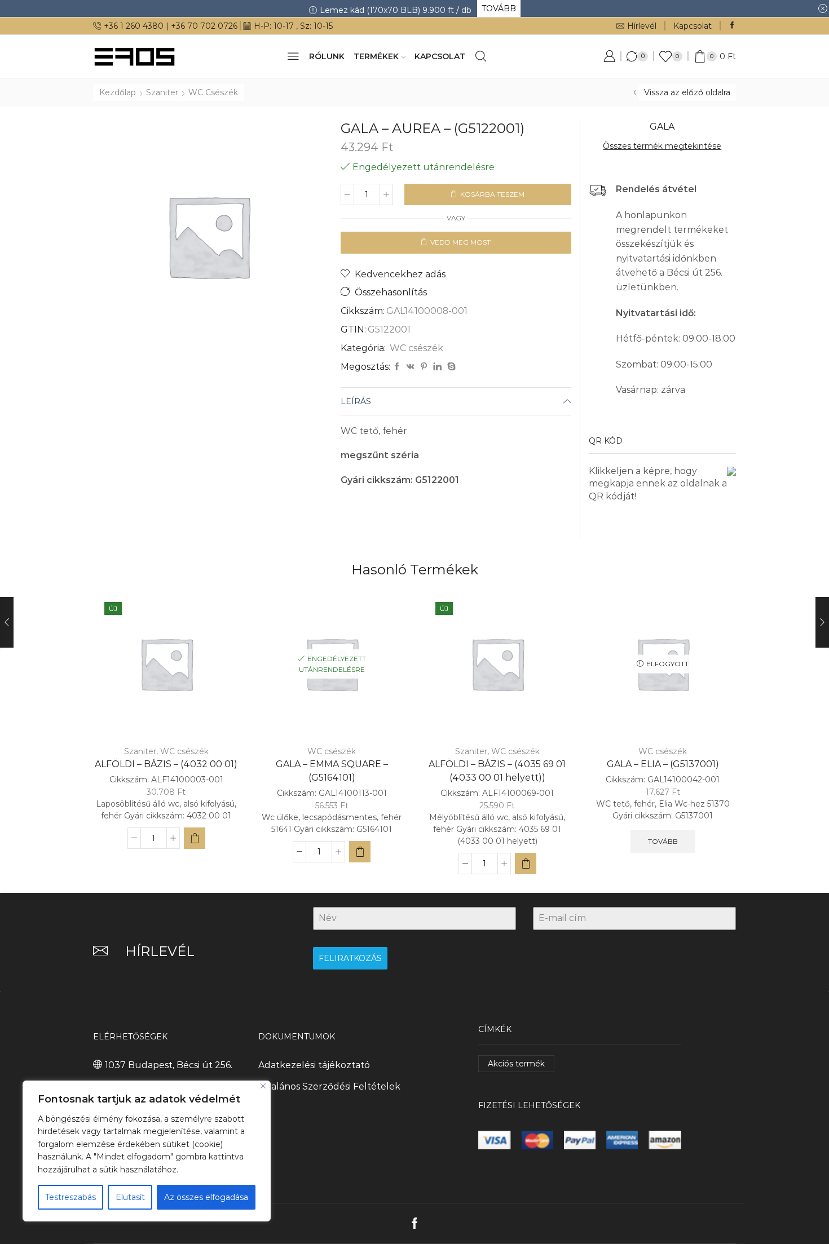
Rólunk (327, 56)
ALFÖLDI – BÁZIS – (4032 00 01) (166, 764)
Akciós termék (516, 1064)
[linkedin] (437, 367)
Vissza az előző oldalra (687, 92)
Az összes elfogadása (206, 1197)
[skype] (450, 367)
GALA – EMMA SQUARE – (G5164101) (332, 771)
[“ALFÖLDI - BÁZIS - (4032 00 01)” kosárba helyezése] (194, 838)
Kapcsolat (692, 26)
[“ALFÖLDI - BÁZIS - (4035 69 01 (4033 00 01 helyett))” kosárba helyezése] (525, 863)
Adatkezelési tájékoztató (314, 1065)
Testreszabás (70, 1197)
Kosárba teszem (492, 194)
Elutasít (130, 1197)
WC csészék (213, 92)
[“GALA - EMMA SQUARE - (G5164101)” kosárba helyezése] (360, 851)
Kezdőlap (117, 92)
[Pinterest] (423, 367)
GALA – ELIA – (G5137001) (663, 764)
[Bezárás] (263, 1085)
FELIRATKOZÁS (350, 958)
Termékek (376, 56)
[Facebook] (732, 25)
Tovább (663, 841)
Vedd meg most (460, 242)
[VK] (410, 367)
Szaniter (162, 92)
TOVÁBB (499, 8)
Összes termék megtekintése (662, 146)
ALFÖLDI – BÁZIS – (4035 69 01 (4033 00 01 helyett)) (497, 771)
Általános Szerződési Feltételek (329, 1086)
